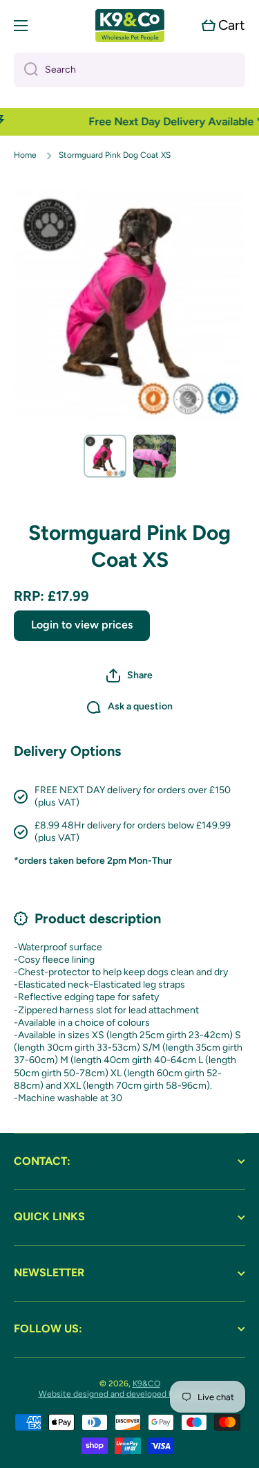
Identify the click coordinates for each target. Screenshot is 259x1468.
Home (25, 155)
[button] (223, 25)
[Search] (26, 70)
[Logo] (129, 25)
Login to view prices (82, 624)
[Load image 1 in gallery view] (105, 456)
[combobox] (129, 70)
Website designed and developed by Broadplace (130, 1394)
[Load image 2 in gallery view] (154, 456)
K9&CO (146, 1383)
